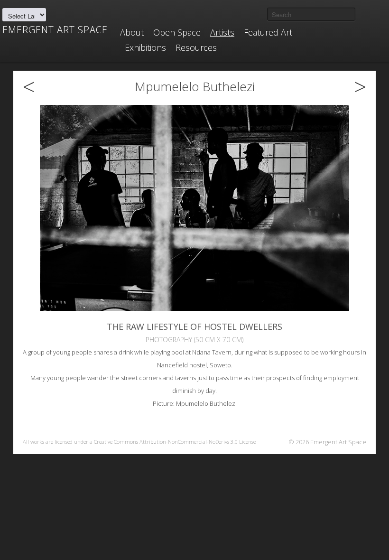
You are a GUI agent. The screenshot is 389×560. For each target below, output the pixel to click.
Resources (196, 47)
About (132, 32)
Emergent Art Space (55, 30)
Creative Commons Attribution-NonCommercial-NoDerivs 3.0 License (175, 441)
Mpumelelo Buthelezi (195, 86)
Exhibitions (145, 47)
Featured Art (268, 32)
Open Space (177, 32)
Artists (222, 32)
